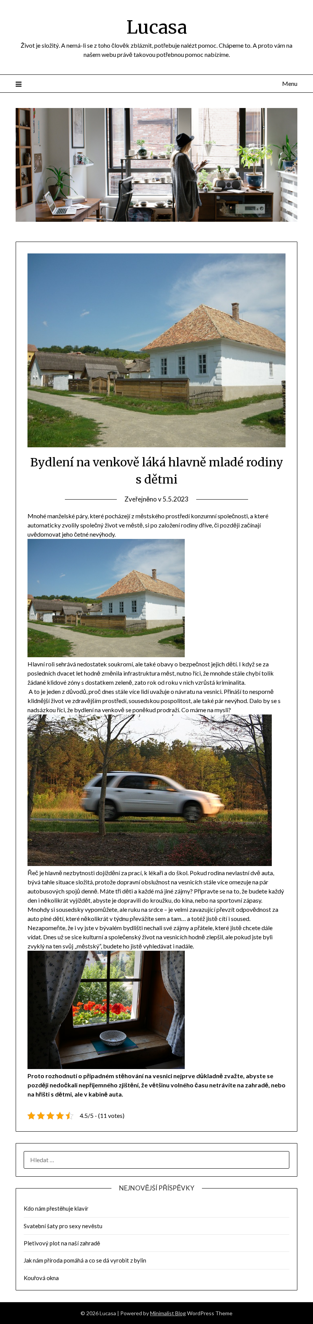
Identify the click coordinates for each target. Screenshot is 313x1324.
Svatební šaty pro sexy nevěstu (63, 1225)
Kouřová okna (41, 1277)
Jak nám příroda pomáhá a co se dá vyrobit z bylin (85, 1260)
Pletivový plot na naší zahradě (62, 1243)
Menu (289, 83)
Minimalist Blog (168, 1313)
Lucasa (156, 27)
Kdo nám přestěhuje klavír (56, 1208)
